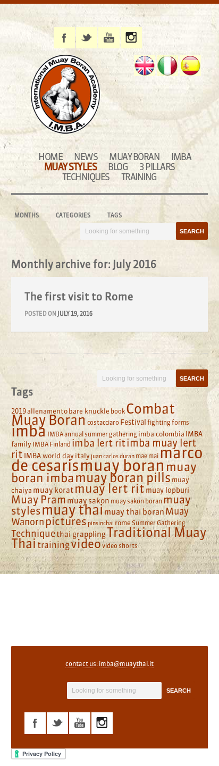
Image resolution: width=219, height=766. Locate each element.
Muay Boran (134, 156)
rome (123, 522)
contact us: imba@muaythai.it (109, 664)
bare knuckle (89, 411)
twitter (86, 37)
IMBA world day (49, 455)
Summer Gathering (159, 523)
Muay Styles (70, 167)
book (118, 411)
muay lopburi (167, 490)
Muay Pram (38, 499)
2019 (18, 411)
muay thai (72, 509)
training (53, 545)
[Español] (190, 65)
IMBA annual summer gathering (92, 434)
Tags (114, 215)
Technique (33, 534)
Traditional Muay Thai (108, 538)
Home (50, 156)
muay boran (122, 465)
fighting (159, 422)
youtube (109, 37)
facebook (64, 37)
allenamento (47, 411)
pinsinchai (101, 523)
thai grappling (81, 534)
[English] (144, 65)
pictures (66, 521)
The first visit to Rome (78, 296)
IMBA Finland (51, 444)
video (86, 543)
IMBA (181, 156)
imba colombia (161, 434)
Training (139, 176)
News (85, 156)
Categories (73, 215)
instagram (131, 37)
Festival (133, 422)
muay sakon (88, 501)
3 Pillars (157, 166)
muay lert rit (109, 488)
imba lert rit (98, 442)
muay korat (53, 490)
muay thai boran (134, 512)
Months (26, 215)
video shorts (120, 546)
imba (28, 431)
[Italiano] (167, 65)
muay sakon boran (136, 501)
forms (180, 422)
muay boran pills (123, 477)
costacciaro (103, 422)
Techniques (86, 176)
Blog (118, 166)
